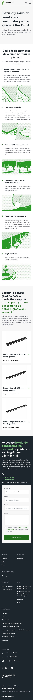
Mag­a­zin (4, 613)
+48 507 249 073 (8, 480)
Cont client (5, 620)
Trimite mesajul (16, 537)
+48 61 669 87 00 (8, 477)
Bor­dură (4, 558)
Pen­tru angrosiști (7, 586)
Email (6, 505)
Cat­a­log (4, 576)
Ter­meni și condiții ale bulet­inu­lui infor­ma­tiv (16, 630)
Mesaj (6, 513)
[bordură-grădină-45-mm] (16, 408)
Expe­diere (5, 640)
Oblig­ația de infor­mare (8, 688)
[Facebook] (3, 668)
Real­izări (20, 599)
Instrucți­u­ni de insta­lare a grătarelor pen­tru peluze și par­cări (24, 594)
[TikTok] (9, 668)
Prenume (7, 488)
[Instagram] (6, 668)
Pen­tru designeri (7, 590)
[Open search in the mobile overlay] (26, 2)
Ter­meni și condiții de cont (10, 626)
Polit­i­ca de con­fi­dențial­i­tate (10, 686)
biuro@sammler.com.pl (13, 661)
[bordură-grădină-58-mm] (16, 375)
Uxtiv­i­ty (11, 696)
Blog (18, 602)
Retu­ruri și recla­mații (8, 633)
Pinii (3, 561)
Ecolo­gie (20, 558)
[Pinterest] (12, 668)
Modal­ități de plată (8, 637)
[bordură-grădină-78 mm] (16, 341)
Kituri (3, 565)
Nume (6, 496)
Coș (3, 616)
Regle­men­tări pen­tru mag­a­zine (11, 623)
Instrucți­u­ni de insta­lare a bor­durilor (24, 587)
